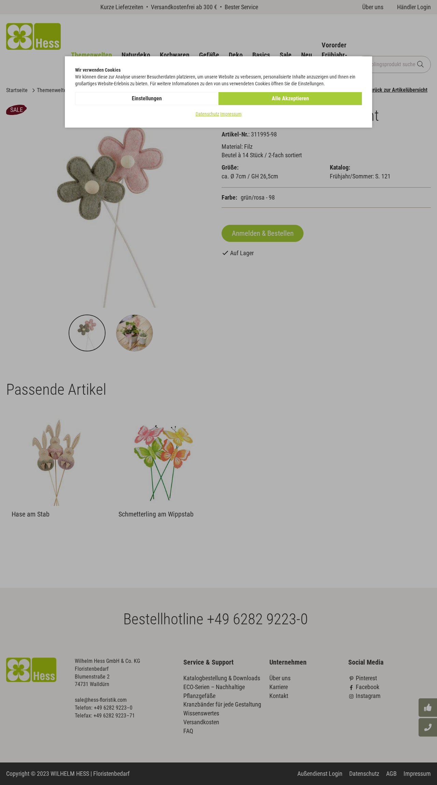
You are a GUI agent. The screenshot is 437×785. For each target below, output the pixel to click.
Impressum (231, 114)
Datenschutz (207, 114)
